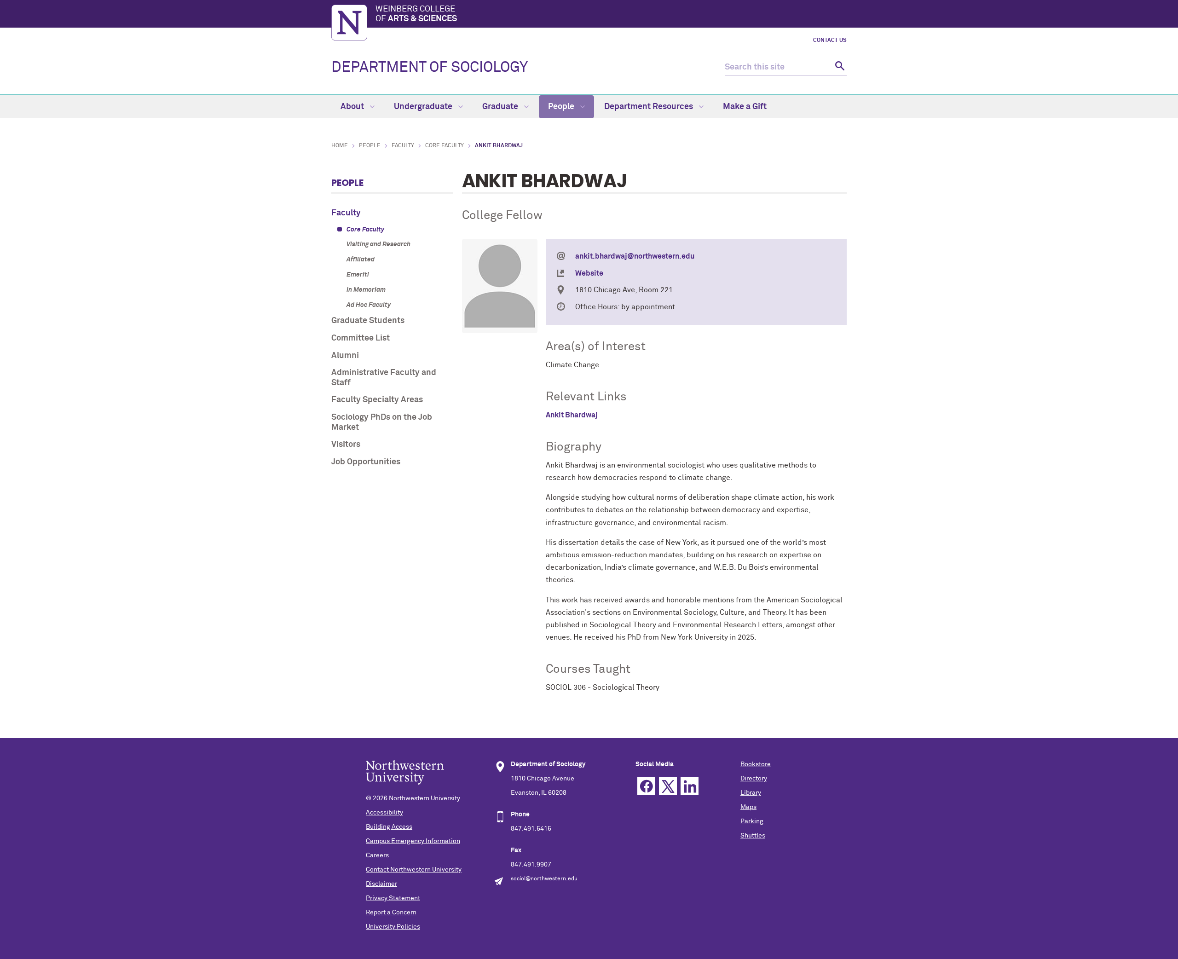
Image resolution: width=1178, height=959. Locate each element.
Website (589, 273)
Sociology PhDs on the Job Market (381, 422)
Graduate (501, 107)
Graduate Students (367, 321)
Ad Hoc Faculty (368, 305)
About (353, 107)
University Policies (393, 927)
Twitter (668, 786)
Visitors (345, 444)
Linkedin (690, 786)
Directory (753, 778)
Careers (377, 855)
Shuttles (752, 835)
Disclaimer (381, 884)
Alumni (345, 356)
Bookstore (755, 764)
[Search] (839, 67)
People (562, 107)
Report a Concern (391, 912)
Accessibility (384, 812)
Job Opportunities (365, 462)
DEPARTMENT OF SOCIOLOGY (429, 67)
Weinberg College (416, 14)
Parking (751, 821)
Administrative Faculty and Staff (383, 378)
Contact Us (830, 40)
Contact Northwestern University (414, 870)
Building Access (389, 827)
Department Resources (649, 107)
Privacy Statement (393, 898)
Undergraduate (424, 107)
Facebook (646, 786)
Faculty (403, 146)
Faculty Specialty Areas (377, 400)
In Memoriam (366, 290)
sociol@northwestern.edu (544, 879)
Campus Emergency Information (413, 841)
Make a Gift (745, 107)
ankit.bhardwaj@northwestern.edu (634, 256)
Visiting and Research (378, 244)
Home (339, 146)
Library (750, 793)
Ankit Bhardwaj (572, 415)
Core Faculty (444, 146)
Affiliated (360, 259)
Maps (748, 807)
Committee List (360, 338)
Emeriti (357, 275)
